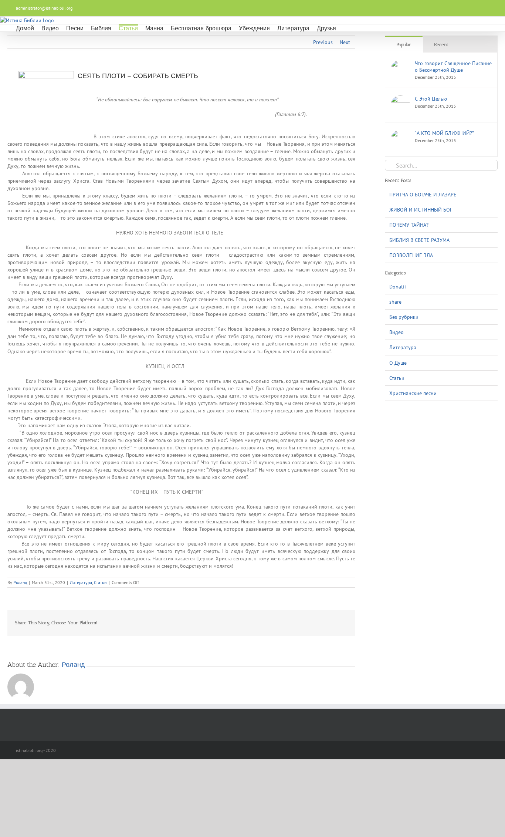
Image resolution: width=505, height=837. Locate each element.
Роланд (20, 582)
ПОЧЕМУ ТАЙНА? (408, 225)
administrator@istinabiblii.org (44, 8)
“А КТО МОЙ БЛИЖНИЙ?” (444, 133)
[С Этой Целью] (400, 99)
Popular (403, 44)
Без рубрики (403, 317)
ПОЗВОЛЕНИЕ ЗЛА (411, 255)
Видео (396, 332)
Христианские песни (413, 393)
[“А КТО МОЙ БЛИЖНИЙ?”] (400, 133)
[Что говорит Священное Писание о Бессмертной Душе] (400, 63)
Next (345, 42)
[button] (345, 27)
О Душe (398, 363)
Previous (323, 42)
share (395, 301)
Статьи (100, 582)
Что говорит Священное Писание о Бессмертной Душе (453, 66)
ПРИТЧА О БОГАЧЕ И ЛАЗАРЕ (423, 194)
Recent (441, 44)
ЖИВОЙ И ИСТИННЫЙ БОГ (420, 209)
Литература (81, 582)
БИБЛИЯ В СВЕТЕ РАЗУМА (419, 240)
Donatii (397, 286)
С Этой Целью (431, 98)
